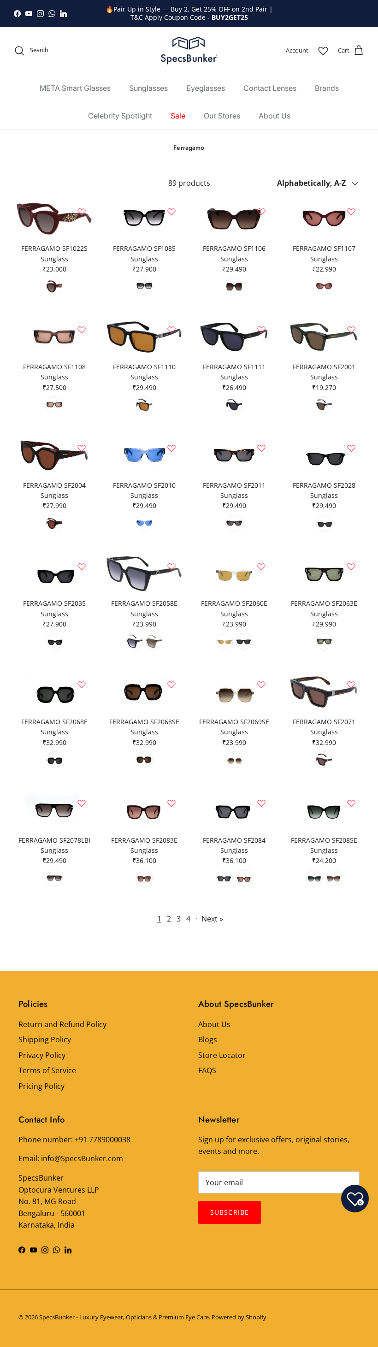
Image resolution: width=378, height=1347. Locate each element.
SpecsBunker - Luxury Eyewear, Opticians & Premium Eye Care (124, 1317)
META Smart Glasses (75, 88)
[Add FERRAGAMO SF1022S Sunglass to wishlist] (81, 211)
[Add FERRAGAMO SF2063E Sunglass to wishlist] (351, 566)
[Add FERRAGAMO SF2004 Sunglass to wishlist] (81, 448)
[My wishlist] (323, 50)
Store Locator (222, 1055)
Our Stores (222, 115)
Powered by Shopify (239, 1317)
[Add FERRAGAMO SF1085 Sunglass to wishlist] (171, 211)
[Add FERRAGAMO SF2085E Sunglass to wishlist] (351, 803)
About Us (274, 115)
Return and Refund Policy (62, 1024)
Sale (178, 115)
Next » (212, 919)
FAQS (207, 1070)
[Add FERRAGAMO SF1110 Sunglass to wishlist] (171, 329)
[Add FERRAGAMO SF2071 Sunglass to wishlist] (351, 684)
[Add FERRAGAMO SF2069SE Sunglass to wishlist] (261, 684)
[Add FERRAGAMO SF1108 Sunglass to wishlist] (81, 329)
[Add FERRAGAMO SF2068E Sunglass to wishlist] (81, 684)
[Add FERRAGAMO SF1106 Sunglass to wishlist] (261, 211)
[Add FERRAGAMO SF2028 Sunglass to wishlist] (351, 448)
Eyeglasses (205, 88)
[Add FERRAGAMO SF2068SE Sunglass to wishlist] (171, 684)
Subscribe (229, 1212)
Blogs (207, 1039)
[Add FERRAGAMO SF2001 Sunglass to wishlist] (351, 329)
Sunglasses (148, 88)
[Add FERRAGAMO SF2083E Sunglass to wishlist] (171, 803)
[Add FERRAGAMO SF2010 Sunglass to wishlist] (171, 448)
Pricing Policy (41, 1086)
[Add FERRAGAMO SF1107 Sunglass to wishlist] (351, 211)
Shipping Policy (44, 1039)
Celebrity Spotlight (120, 115)
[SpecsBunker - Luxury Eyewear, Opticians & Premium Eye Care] (189, 50)
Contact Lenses (269, 88)
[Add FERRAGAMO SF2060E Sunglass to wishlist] (261, 566)
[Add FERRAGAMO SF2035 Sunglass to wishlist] (81, 566)
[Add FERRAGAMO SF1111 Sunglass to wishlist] (261, 329)
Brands (327, 88)
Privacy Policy (41, 1055)
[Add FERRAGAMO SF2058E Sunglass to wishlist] (171, 566)
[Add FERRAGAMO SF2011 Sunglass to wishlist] (261, 448)
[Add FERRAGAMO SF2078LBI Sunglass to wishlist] (81, 803)
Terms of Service (47, 1070)
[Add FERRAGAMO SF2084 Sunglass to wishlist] (261, 803)
